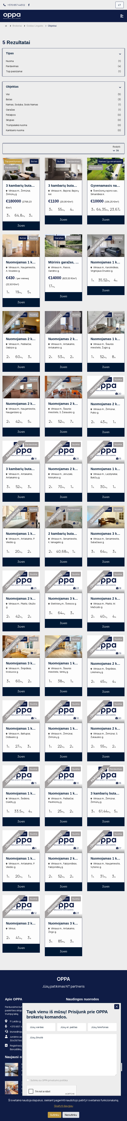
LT (119, 4)
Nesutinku (71, 1115)
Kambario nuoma (63, 130)
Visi (63, 94)
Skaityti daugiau (63, 1106)
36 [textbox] (117, 150)
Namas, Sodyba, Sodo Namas (63, 104)
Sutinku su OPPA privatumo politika (49, 1080)
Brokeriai (17, 25)
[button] (120, 54)
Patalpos (63, 114)
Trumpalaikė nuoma (63, 125)
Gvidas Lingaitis (35, 25)
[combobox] (117, 150)
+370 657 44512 (16, 4)
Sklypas (63, 119)
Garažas (63, 109)
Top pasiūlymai (63, 71)
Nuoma (63, 61)
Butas (63, 99)
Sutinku (54, 1115)
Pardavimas (63, 66)
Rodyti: (117, 146)
